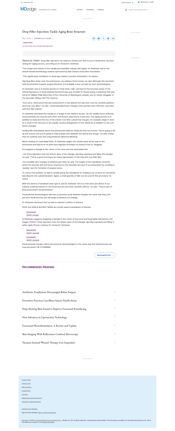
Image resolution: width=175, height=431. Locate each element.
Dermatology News (48, 10)
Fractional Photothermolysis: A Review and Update (49, 325)
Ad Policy (25, 394)
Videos (100, 10)
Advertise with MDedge (29, 409)
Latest (80, 10)
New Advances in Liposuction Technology (44, 317)
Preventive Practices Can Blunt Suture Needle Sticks (49, 300)
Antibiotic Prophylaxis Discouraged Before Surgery (49, 292)
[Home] (28, 9)
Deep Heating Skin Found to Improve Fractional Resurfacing (54, 309)
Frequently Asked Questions (31, 402)
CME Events (126, 2)
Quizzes (90, 10)
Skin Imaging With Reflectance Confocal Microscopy (50, 334)
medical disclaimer (48, 422)
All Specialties (27, 2)
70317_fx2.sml (32, 233)
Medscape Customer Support (32, 398)
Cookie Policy (26, 391)
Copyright (25, 420)
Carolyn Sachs (28, 42)
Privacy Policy (26, 380)
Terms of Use (26, 383)
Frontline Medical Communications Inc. (48, 420)
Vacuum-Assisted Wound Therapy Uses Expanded (48, 342)
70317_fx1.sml (32, 215)
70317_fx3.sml (32, 240)
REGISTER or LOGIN (147, 2)
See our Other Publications (47, 413)
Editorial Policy (26, 387)
